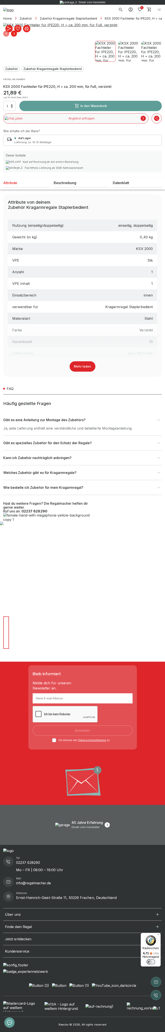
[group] (82, 25)
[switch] (151, 961)
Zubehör (11, 69)
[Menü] (158, 935)
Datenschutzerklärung (92, 740)
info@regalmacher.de (33, 883)
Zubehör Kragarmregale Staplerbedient (52, 69)
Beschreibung (65, 183)
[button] (6, 34)
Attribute (10, 183)
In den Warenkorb (93, 106)
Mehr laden (82, 366)
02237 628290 (34, 511)
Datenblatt (121, 183)
